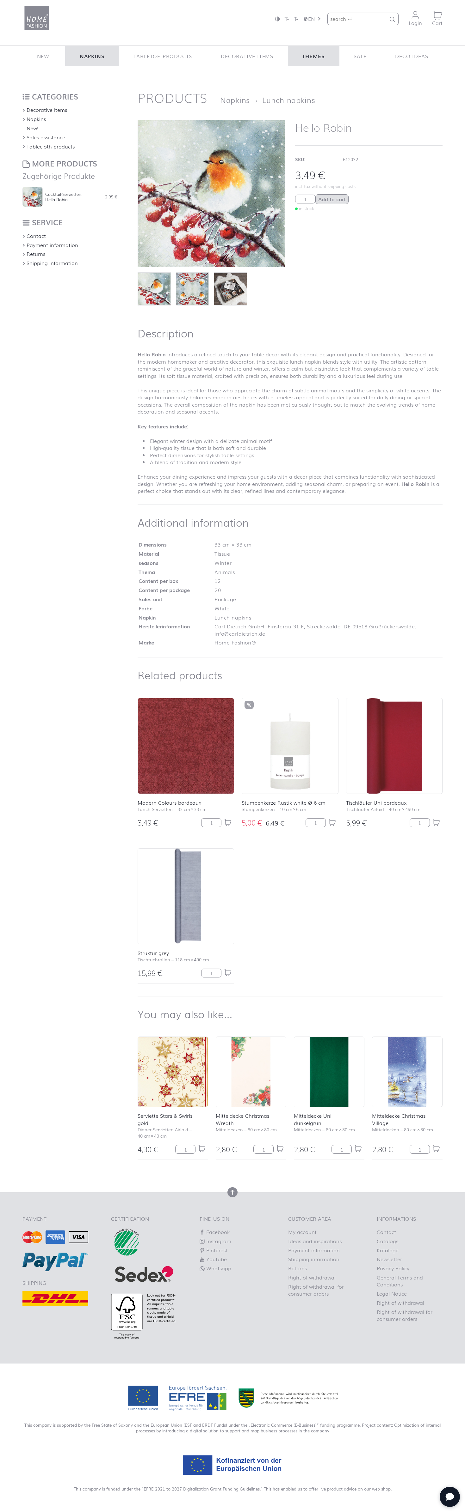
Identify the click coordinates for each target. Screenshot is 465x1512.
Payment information (52, 245)
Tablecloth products (51, 146)
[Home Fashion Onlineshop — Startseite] (36, 18)
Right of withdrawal (312, 1277)
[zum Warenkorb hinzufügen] (227, 822)
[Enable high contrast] (277, 18)
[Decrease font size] (286, 18)
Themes (313, 56)
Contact (36, 235)
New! (44, 56)
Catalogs (387, 1241)
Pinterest (216, 1250)
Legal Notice (392, 1293)
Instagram (218, 1241)
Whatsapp (218, 1268)
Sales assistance (46, 137)
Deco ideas (411, 56)
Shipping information (52, 263)
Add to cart (332, 199)
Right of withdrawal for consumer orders (316, 1290)
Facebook (217, 1232)
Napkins (92, 56)
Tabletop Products (162, 56)
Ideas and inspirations (315, 1241)
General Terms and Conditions (400, 1280)
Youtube (216, 1259)
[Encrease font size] (295, 18)
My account (302, 1232)
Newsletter (389, 1259)
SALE (360, 56)
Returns (36, 253)
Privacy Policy (393, 1268)
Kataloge (388, 1250)
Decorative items (247, 56)
